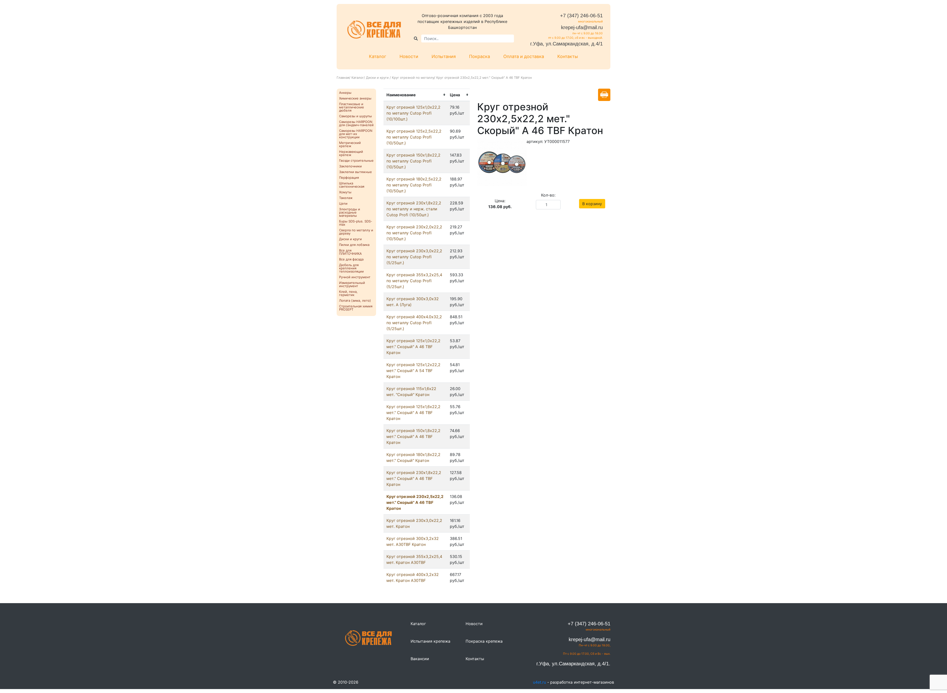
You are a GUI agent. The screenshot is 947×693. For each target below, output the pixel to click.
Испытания (444, 56)
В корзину (592, 203)
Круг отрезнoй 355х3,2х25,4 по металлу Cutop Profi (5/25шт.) (414, 280)
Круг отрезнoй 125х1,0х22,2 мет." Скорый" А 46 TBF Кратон (413, 346)
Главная (343, 77)
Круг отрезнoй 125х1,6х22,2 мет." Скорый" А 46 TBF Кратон (413, 412)
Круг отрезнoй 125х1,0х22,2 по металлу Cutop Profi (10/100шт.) (413, 113)
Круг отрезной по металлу (413, 77)
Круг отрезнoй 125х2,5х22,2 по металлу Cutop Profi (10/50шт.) (413, 137)
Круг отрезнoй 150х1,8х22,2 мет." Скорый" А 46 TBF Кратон (413, 436)
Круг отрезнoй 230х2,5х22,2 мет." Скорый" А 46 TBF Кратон (414, 502)
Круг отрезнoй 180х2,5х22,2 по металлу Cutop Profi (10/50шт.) (413, 185)
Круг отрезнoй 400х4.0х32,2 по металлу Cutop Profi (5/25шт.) (414, 322)
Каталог (377, 56)
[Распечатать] (604, 95)
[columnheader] (415, 95)
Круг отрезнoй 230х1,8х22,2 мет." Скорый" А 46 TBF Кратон (413, 478)
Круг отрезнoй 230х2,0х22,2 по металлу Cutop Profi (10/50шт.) (414, 232)
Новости (409, 56)
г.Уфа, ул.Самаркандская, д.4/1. (573, 663)
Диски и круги (378, 77)
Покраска (479, 56)
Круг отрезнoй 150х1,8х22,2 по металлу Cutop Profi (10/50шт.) (413, 161)
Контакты (567, 56)
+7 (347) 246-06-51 (581, 15)
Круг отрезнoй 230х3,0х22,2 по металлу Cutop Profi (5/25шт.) (414, 256)
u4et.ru (539, 682)
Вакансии (420, 658)
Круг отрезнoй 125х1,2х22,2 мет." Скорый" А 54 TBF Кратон (413, 370)
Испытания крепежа (430, 641)
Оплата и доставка (523, 56)
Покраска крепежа (484, 641)
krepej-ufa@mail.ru (582, 27)
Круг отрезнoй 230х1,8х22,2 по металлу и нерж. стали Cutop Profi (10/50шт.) (413, 208)
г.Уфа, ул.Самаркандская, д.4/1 (566, 43)
